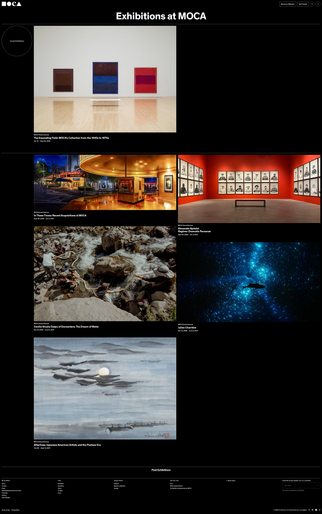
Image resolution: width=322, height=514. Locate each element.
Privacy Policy (15, 510)
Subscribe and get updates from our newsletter (296, 480)
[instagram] (309, 510)
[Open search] (312, 4)
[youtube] (316, 510)
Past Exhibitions (161, 469)
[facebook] (312, 510)
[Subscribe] (317, 485)
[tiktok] (319, 510)
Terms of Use (6, 510)
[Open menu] (318, 4)
